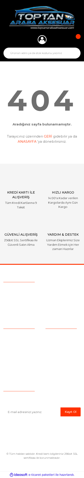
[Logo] (42, 18)
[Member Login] (42, 39)
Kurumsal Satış (14, 342)
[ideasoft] (19, 475)
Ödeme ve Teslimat (60, 342)
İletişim (8, 370)
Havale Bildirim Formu (62, 377)
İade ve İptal (54, 356)
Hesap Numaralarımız (62, 370)
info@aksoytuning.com (31, 298)
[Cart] (75, 39)
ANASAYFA (27, 141)
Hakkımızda (12, 335)
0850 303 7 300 (31, 289)
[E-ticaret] (41, 475)
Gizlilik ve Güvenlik (59, 349)
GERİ (48, 136)
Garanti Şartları (56, 363)
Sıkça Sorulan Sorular (19, 349)
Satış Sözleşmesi (58, 335)
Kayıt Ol (70, 411)
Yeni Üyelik (11, 363)
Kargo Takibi (13, 356)
